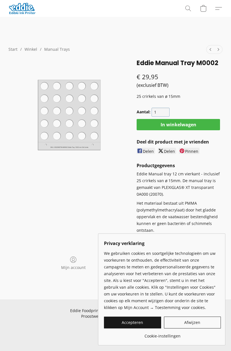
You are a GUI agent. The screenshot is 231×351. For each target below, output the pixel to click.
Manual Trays (57, 49)
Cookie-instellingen (93, 326)
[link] (162, 333)
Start (12, 49)
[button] (22, 8)
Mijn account (73, 267)
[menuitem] (210, 49)
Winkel (31, 49)
